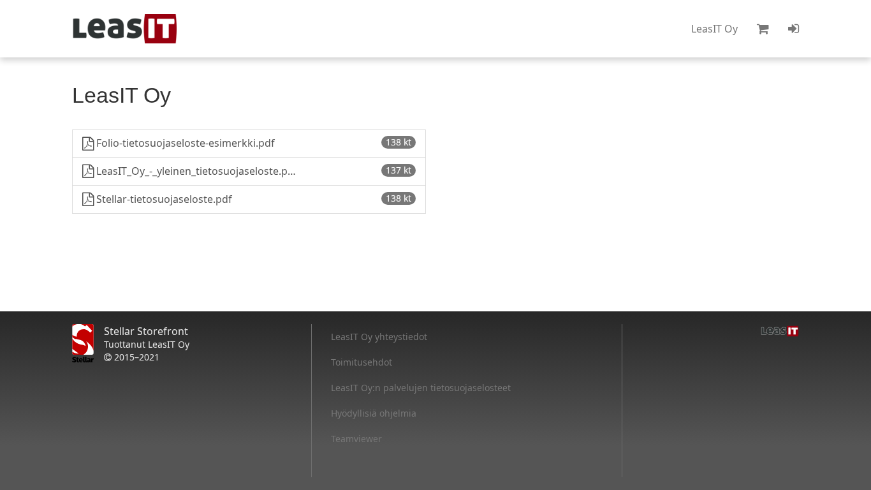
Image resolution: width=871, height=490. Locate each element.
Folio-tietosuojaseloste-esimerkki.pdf (252, 143)
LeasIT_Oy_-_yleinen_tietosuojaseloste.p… (252, 171)
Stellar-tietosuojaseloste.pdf (252, 199)
